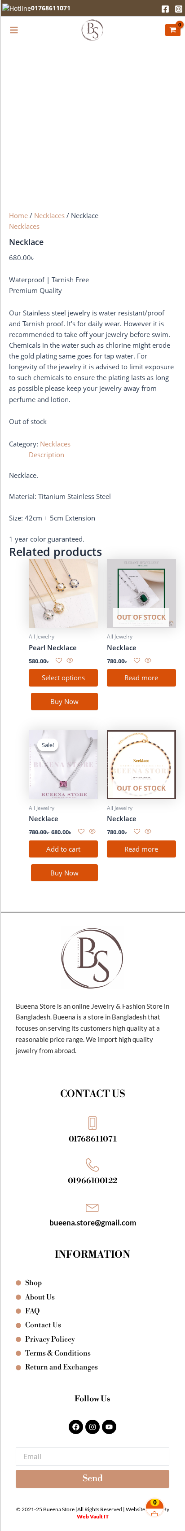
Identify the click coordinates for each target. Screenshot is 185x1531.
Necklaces (49, 215)
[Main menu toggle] (14, 30)
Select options (63, 677)
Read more (141, 677)
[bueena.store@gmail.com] (92, 1206)
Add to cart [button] (63, 848)
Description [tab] (46, 454)
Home (18, 215)
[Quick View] (69, 660)
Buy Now (64, 701)
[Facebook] (165, 9)
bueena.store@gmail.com (92, 1222)
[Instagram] (179, 9)
